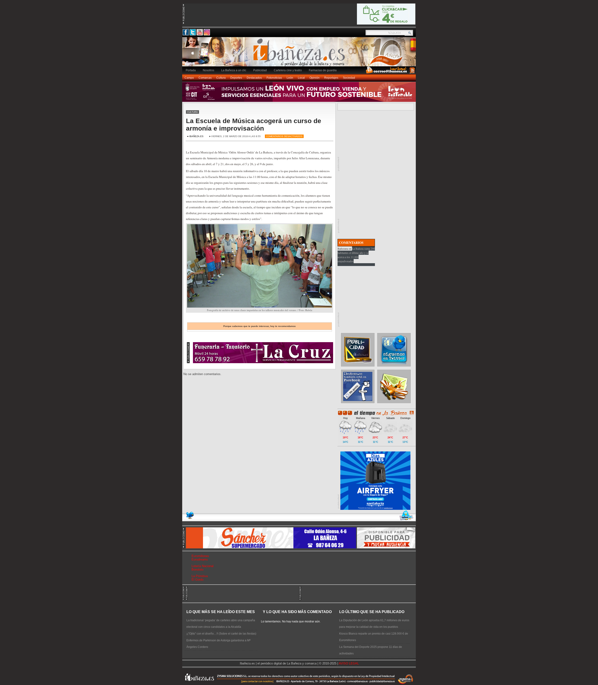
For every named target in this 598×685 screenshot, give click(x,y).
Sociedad (349, 77)
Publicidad (260, 70)
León (290, 77)
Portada (191, 70)
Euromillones (200, 556)
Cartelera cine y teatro (288, 70)
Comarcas (205, 77)
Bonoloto (197, 569)
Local (301, 77)
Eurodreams (200, 559)
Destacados (254, 77)
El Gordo (197, 579)
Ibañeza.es (300, 54)
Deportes (236, 77)
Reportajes (331, 77)
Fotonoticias (274, 77)
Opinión (315, 77)
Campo (189, 77)
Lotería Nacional (203, 566)
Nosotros (208, 70)
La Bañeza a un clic (233, 70)
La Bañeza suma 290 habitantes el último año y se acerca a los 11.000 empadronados (356, 255)
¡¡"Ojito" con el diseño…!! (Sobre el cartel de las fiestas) (221, 633)
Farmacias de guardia (323, 70)
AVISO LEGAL (349, 663)
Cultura (221, 77)
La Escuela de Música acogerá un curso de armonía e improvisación (253, 124)
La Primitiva (200, 576)
